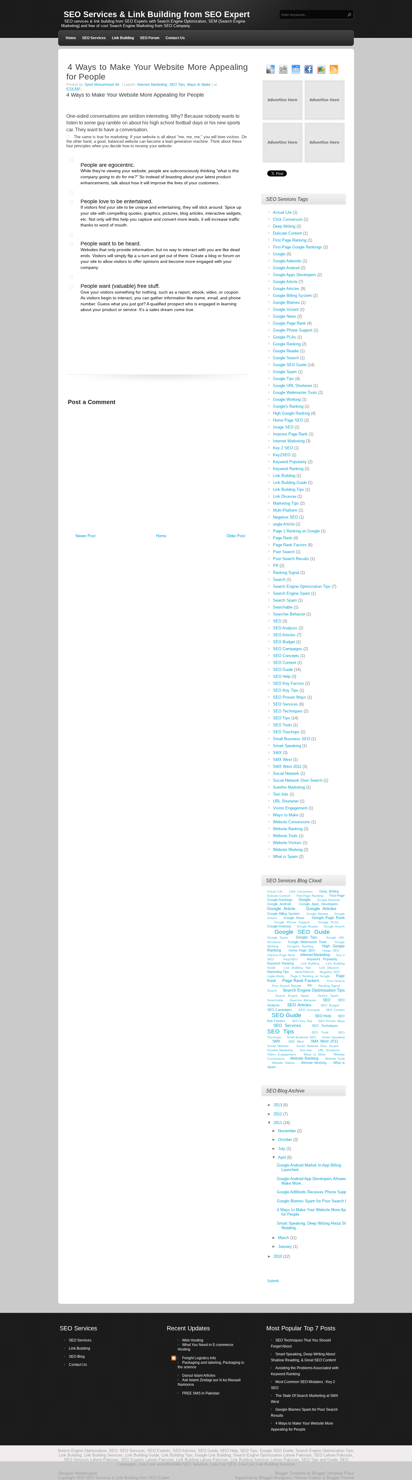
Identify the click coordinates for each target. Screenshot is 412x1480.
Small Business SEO (291, 739)
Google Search (286, 358)
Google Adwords (287, 261)
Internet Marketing (152, 85)
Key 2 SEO (283, 448)
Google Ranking (287, 344)
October (285, 1139)
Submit (273, 1281)
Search (279, 579)
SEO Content (284, 662)
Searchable (283, 607)
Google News (284, 316)
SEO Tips (177, 85)
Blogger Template (290, 1473)
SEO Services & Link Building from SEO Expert (157, 14)
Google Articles (286, 288)
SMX (277, 752)
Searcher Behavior (289, 614)
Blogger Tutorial (340, 1477)
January (285, 1246)
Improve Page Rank (290, 434)
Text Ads (280, 794)
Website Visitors (287, 842)
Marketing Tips (286, 503)
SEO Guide (283, 669)
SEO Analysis (285, 628)
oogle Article (283, 524)
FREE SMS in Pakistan (201, 1393)
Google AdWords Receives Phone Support (314, 1192)
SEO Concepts (286, 655)
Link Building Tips (288, 489)
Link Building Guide (290, 482)
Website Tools (285, 835)
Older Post (236, 536)
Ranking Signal (286, 572)
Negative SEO (285, 517)
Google (279, 254)
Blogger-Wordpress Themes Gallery (290, 1477)
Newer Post (85, 536)
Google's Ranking (288, 406)
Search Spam (285, 600)
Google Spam (285, 371)
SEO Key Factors (288, 683)
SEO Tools (282, 725)
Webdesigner (86, 1473)
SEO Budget (284, 642)
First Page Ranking (289, 240)
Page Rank (282, 538)
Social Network (286, 773)
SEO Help (281, 676)
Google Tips (283, 378)
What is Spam (285, 856)
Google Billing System (292, 295)
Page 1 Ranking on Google (296, 531)
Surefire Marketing (289, 787)
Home (71, 38)
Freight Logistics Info (199, 1358)
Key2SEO (281, 455)
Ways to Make (199, 85)
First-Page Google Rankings (297, 247)
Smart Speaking (287, 745)
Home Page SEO (288, 420)
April (282, 1157)
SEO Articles (284, 635)
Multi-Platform (285, 510)
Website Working (288, 849)
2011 (278, 1122)
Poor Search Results (291, 558)
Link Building (123, 38)
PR (275, 565)
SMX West (282, 759)
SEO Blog (77, 1356)
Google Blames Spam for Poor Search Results (317, 1201)
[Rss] (334, 69)
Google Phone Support (292, 330)
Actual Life (282, 212)
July (282, 1148)
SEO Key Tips (285, 690)
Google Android (286, 268)
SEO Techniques (288, 711)
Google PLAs (284, 337)
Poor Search (284, 552)
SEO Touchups (286, 732)
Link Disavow (284, 496)
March (284, 1237)
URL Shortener (286, 801)
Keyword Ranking (288, 468)
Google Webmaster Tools (295, 392)
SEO (277, 621)
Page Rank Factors (290, 545)
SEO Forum (150, 38)
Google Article (285, 281)
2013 (278, 1105)
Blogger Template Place (333, 1473)
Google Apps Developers (294, 275)
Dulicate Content (287, 233)
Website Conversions (291, 822)
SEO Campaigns (287, 649)
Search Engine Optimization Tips (302, 586)
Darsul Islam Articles (198, 1375)
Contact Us (175, 38)
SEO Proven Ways (289, 697)
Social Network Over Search (297, 780)
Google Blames (286, 302)
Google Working (287, 399)
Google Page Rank (289, 323)
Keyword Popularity (290, 462)
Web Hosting (192, 1340)
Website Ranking (288, 829)
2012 (278, 1114)
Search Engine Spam (291, 593)
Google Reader (286, 351)
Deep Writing (284, 226)
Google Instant (286, 309)
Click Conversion (288, 219)
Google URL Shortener (292, 385)
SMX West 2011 (287, 766)
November (287, 1131)
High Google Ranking (291, 413)
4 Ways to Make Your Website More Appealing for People (157, 71)
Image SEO (283, 427)
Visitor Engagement (290, 808)
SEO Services (94, 38)
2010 (278, 1256)
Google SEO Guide (289, 365)
